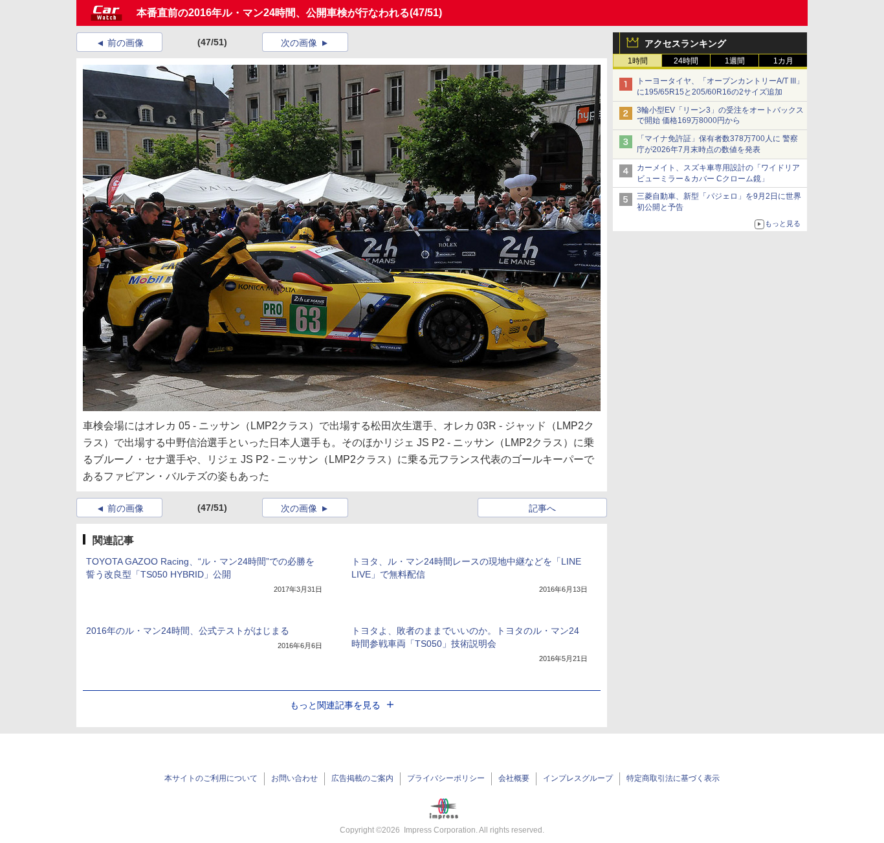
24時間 (686, 60)
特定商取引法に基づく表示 (673, 778)
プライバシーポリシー (446, 778)
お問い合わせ (294, 778)
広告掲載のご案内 (362, 778)
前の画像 (125, 43)
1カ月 (783, 60)
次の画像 (299, 43)
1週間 (735, 60)
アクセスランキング (685, 43)
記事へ (542, 508)
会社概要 (513, 778)
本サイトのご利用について (211, 778)
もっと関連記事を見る (335, 705)
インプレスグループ (578, 778)
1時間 (638, 60)
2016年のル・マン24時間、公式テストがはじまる (187, 630)
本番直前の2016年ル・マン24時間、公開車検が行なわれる (273, 12)
